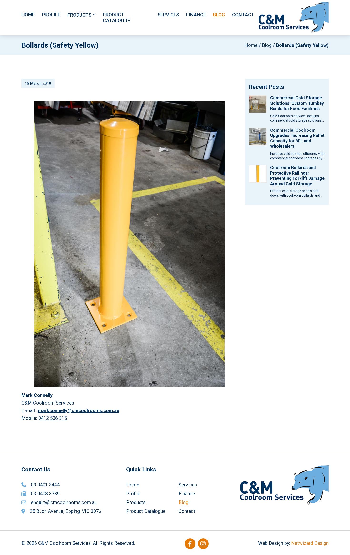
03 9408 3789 (45, 493)
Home (28, 15)
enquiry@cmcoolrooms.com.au (64, 502)
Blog (219, 15)
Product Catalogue (116, 17)
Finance (196, 15)
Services (168, 15)
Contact (243, 15)
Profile (51, 15)
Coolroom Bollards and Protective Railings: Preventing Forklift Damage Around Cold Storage (297, 175)
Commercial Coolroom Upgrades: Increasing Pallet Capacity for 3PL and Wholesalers (297, 138)
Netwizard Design (310, 543)
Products (79, 15)
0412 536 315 (52, 418)
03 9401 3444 (45, 485)
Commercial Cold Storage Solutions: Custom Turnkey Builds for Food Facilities (297, 103)
